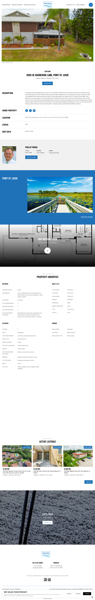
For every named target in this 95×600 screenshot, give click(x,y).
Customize (78, 593)
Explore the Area (87, 217)
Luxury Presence (15, 589)
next (10, 58)
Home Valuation (29, 5)
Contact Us (70, 5)
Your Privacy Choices (47, 598)
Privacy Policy (88, 589)
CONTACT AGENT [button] (31, 157)
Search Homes (17, 5)
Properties (6, 5)
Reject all (69, 593)
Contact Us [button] (47, 522)
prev (6, 58)
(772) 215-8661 (80, 5)
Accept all (87, 593)
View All (88, 482)
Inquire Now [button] (47, 83)
